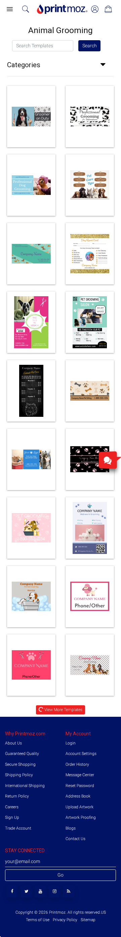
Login (71, 743)
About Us (13, 743)
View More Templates (63, 709)
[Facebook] (12, 891)
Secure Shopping (20, 764)
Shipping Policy (19, 775)
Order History (77, 764)
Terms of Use (38, 919)
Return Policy (17, 796)
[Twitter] (26, 891)
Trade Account (18, 828)
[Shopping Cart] (108, 9)
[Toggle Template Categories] (105, 64)
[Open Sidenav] (9, 9)
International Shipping (25, 785)
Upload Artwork (79, 807)
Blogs (71, 828)
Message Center (80, 775)
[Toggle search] (25, 9)
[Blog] (69, 891)
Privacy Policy (65, 919)
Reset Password (80, 785)
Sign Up (12, 817)
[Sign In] (94, 9)
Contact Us (75, 838)
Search (89, 45)
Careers (11, 807)
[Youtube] (40, 891)
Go (60, 875)
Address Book (78, 796)
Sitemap (87, 919)
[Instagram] (55, 891)
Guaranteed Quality (22, 753)
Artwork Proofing (81, 817)
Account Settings (81, 753)
